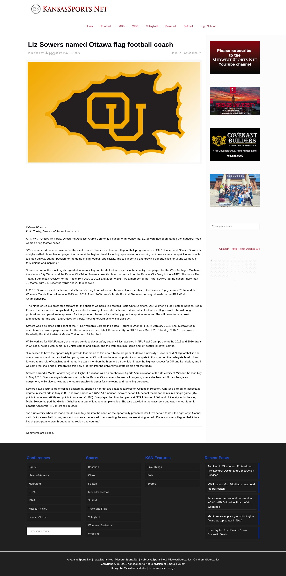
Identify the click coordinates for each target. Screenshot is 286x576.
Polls (150, 475)
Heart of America (39, 475)
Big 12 (33, 466)
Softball (92, 500)
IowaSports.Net (103, 559)
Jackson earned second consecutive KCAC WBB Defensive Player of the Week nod (230, 502)
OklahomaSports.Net (206, 559)
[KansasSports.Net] (70, 8)
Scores (151, 483)
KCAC (32, 491)
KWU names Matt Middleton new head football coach (231, 486)
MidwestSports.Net (179, 559)
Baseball (93, 466)
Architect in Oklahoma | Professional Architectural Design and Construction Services (231, 470)
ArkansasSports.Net (79, 559)
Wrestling (94, 533)
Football (93, 483)
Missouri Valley (38, 508)
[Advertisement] (114, 199)
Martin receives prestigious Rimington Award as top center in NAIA (231, 518)
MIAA (32, 500)
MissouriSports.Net (126, 559)
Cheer (92, 475)
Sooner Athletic (38, 517)
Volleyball (94, 517)
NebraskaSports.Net (153, 559)
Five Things (154, 466)
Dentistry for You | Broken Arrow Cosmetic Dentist (227, 532)
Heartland (35, 483)
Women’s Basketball (100, 525)
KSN (52, 52)
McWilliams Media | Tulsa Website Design (149, 568)
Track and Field (97, 508)
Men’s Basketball (98, 491)
